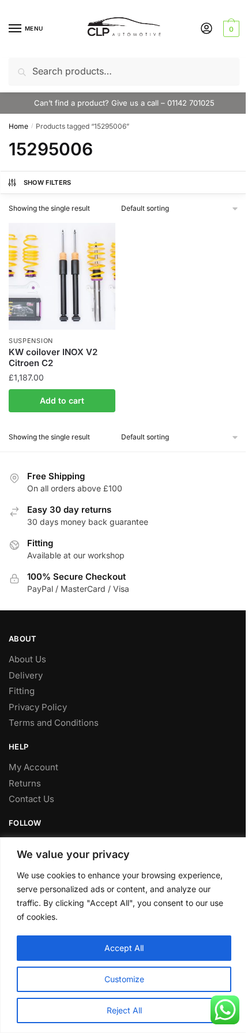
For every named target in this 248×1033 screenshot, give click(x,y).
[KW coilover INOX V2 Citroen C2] (62, 276)
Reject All (124, 1010)
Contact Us (31, 798)
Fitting (22, 690)
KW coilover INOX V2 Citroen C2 (53, 357)
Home (18, 126)
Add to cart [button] (62, 400)
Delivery (26, 675)
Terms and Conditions (54, 722)
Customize (124, 979)
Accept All (124, 948)
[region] (124, 935)
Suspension (31, 341)
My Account (33, 767)
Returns (25, 783)
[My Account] (206, 29)
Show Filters (48, 182)
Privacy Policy (38, 707)
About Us (27, 659)
